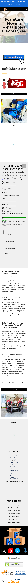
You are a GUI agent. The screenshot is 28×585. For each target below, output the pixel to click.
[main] (14, 25)
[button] (2, 9)
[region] (14, 3)
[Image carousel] (14, 112)
